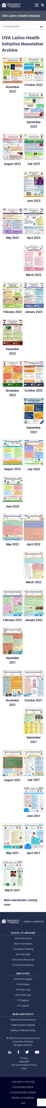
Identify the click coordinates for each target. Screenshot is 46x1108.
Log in (24, 1068)
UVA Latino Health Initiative (21, 16)
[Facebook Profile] (18, 1052)
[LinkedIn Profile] (9, 1052)
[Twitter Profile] (27, 1052)
